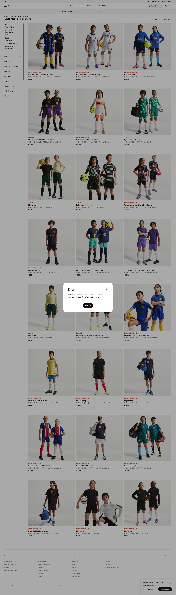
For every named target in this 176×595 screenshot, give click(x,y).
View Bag (88, 305)
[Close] (106, 289)
